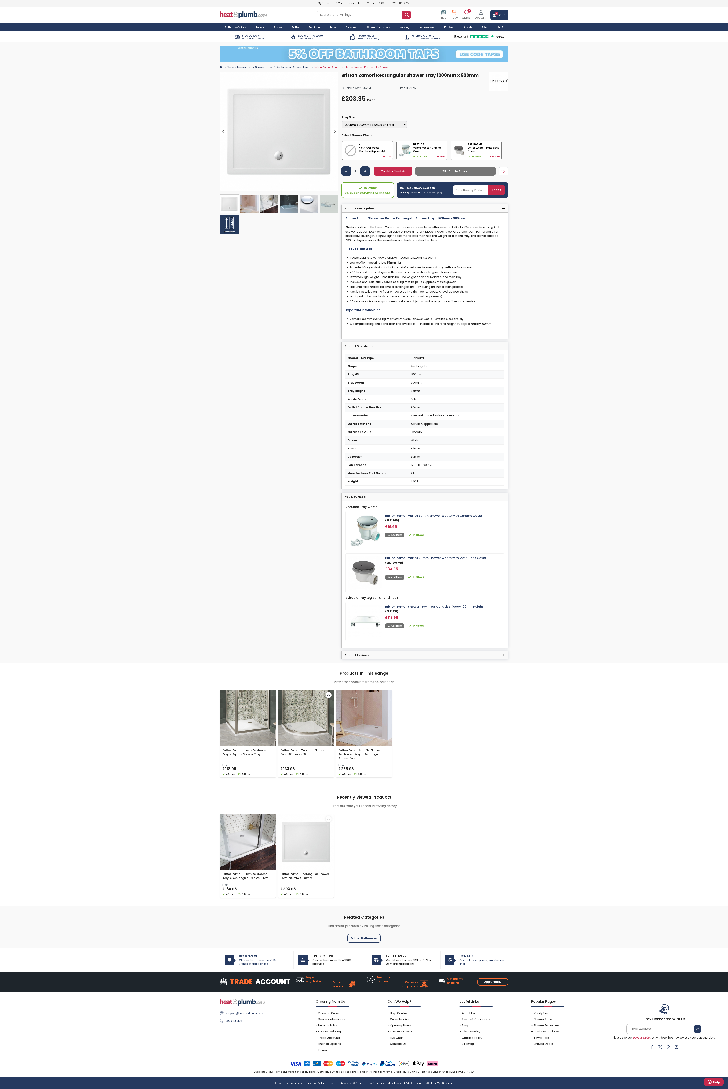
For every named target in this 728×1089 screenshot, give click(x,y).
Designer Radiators (547, 1031)
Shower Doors (543, 1044)
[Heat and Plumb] (243, 15)
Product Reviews (357, 655)
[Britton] (498, 81)
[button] (481, 15)
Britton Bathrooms (364, 938)
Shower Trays (263, 67)
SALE (500, 27)
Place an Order (328, 1013)
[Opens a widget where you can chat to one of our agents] (713, 1082)
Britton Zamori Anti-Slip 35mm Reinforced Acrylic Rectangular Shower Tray (360, 754)
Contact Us (398, 1044)
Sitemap (468, 1044)
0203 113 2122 (400, 3)
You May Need (391, 171)
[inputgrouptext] (406, 15)
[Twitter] (660, 1047)
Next (335, 131)
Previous (223, 131)
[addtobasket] (455, 171)
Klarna (322, 1050)
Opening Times (400, 1025)
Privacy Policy (471, 1031)
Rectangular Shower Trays (293, 67)
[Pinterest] (668, 1047)
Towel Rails (541, 1038)
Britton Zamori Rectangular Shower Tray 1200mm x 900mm (304, 876)
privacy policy (642, 1037)
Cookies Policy (472, 1038)
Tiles (485, 27)
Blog (465, 1025)
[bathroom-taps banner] (364, 54)
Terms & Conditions (476, 1019)
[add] (365, 171)
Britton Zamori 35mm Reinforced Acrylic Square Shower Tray (245, 752)
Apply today (492, 982)
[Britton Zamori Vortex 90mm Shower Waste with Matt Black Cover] (365, 573)
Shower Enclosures (239, 67)
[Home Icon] (221, 67)
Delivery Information (332, 1019)
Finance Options (329, 1044)
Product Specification (360, 346)
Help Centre (398, 1013)
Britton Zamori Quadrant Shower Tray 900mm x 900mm (303, 752)
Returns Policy (328, 1025)
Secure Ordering (329, 1031)
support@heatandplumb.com (245, 1013)
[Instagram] (676, 1047)
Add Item (396, 535)
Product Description (359, 208)
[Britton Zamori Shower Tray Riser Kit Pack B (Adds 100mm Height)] (365, 622)
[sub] (346, 171)
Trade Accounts (329, 1038)
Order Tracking (400, 1019)
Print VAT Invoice (401, 1031)
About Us (468, 1013)
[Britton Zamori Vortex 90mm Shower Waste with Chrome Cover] (365, 531)
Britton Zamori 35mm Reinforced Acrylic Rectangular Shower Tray (245, 876)
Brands (467, 27)
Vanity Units (542, 1013)
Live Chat (396, 1038)
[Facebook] (652, 1047)
